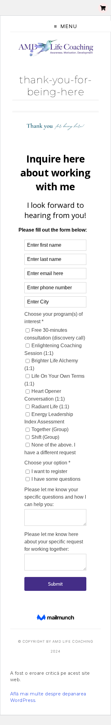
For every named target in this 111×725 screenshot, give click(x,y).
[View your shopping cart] (103, 8)
